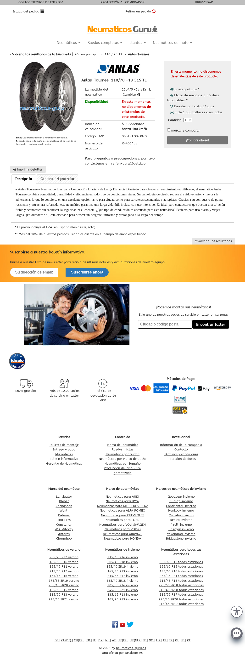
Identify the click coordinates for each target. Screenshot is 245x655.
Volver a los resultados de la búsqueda (41, 54)
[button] (237, 611)
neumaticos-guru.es (131, 648)
